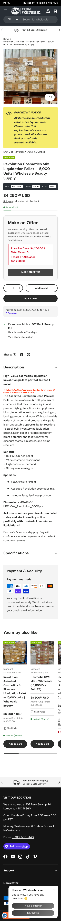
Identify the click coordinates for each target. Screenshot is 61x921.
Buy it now (30, 298)
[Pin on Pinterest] (28, 354)
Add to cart (41, 288)
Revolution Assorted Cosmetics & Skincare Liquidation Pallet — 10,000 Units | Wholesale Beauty (14, 691)
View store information (20, 336)
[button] (55, 11)
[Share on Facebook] (21, 354)
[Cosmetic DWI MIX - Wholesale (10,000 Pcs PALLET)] (42, 652)
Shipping (8, 201)
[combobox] (30, 19)
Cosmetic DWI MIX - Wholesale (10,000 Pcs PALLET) (41, 683)
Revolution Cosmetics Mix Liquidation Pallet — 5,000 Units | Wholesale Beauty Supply (28, 43)
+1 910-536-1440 (23, 837)
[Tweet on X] (15, 354)
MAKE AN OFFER (30, 272)
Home (6, 39)
